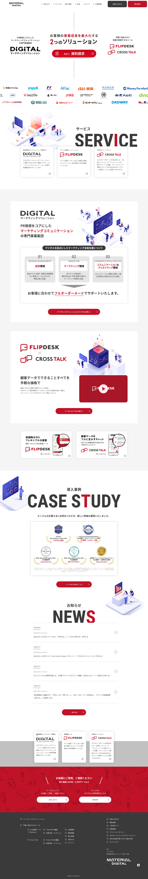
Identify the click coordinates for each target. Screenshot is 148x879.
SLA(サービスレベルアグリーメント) (122, 835)
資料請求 (137, 4)
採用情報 (71, 833)
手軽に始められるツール (31, 825)
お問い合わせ (117, 4)
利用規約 (113, 829)
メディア (86, 4)
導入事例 (68, 4)
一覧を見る (74, 712)
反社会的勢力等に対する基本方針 (121, 839)
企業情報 (71, 830)
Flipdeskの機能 (52, 830)
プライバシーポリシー (117, 832)
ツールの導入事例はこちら (74, 584)
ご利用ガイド (114, 826)
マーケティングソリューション (34, 819)
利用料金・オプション (54, 833)
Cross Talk (34, 840)
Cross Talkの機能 (52, 840)
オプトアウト (114, 842)
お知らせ (46, 4)
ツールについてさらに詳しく (74, 411)
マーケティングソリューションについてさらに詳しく (74, 312)
